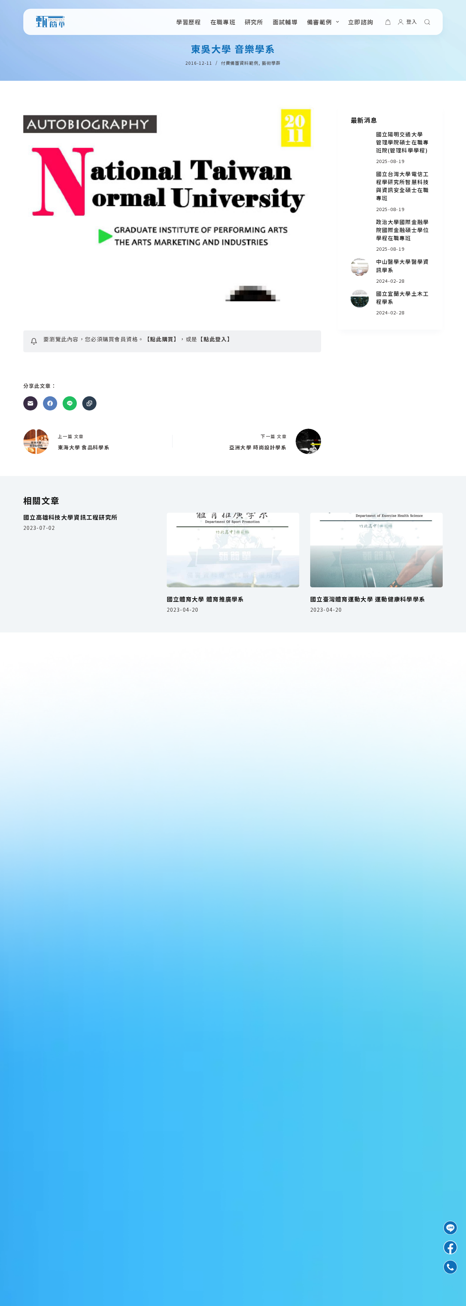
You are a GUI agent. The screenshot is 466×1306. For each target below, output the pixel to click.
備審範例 (319, 21)
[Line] (70, 403)
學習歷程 (188, 21)
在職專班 (223, 21)
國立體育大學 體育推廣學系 (205, 599)
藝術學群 (271, 63)
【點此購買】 (162, 339)
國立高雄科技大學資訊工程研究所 (70, 517)
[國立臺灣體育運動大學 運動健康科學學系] (376, 550)
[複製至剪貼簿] (89, 403)
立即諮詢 (360, 21)
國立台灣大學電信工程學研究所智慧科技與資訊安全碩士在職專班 (402, 186)
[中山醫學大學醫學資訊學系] (360, 267)
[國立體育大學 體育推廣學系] (233, 550)
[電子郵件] (30, 403)
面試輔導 (285, 21)
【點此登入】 (215, 339)
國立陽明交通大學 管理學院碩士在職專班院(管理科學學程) (402, 142)
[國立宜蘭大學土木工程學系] (360, 299)
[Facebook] (50, 403)
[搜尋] (427, 22)
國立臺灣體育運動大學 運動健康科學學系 (367, 599)
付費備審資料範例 (240, 63)
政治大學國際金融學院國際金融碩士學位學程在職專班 (402, 230)
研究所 (254, 21)
